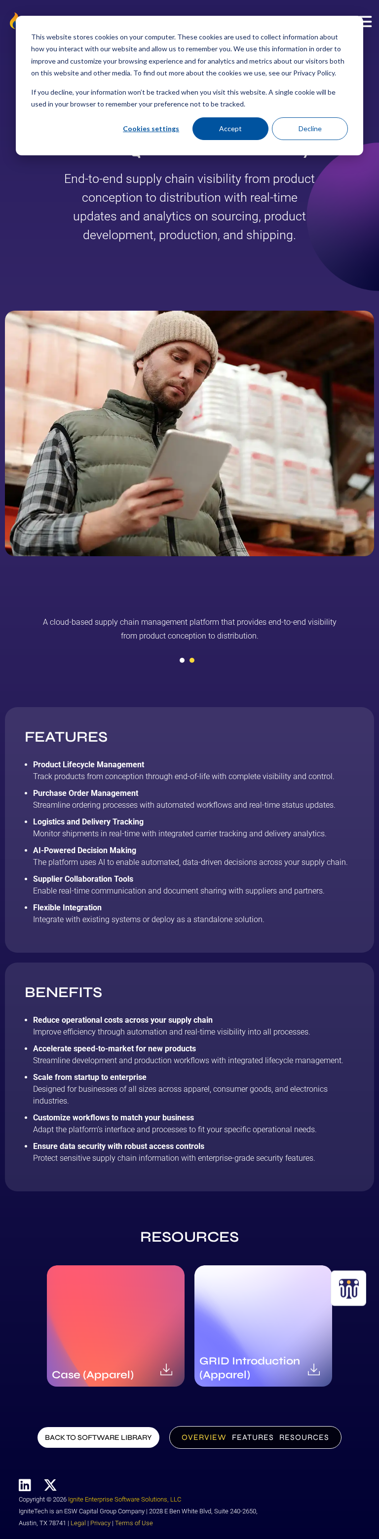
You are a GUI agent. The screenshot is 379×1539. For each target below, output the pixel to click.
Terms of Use (134, 1523)
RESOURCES (304, 1437)
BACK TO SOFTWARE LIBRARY (98, 1437)
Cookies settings (151, 128)
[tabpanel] (189, 632)
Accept (230, 128)
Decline (310, 128)
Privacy (100, 1523)
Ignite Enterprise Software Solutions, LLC (124, 1499)
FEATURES (253, 1437)
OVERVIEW (204, 1437)
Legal (78, 1523)
